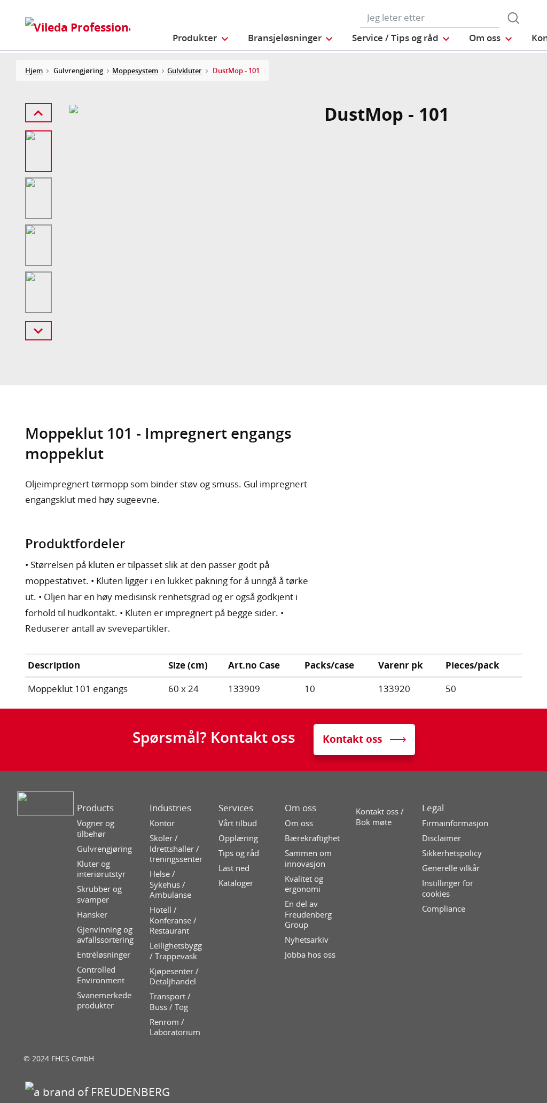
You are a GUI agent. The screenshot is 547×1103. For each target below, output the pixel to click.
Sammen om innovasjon (308, 858)
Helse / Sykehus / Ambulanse (170, 884)
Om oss (300, 808)
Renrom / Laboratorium (175, 1027)
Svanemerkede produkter (104, 1000)
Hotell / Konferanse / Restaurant (173, 920)
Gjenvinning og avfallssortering (105, 935)
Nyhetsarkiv (307, 940)
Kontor (162, 823)
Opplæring (238, 838)
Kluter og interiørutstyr (101, 869)
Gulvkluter (184, 70)
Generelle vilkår (451, 868)
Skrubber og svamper (99, 894)
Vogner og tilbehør (95, 828)
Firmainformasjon (455, 823)
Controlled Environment (100, 975)
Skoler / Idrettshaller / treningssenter (176, 848)
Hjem (34, 70)
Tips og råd (238, 853)
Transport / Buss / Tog (170, 1001)
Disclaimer (441, 838)
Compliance (443, 909)
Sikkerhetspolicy (452, 853)
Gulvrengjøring (104, 849)
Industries (170, 808)
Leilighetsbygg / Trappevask (176, 951)
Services (235, 808)
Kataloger (235, 883)
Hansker (92, 915)
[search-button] (513, 18)
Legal (433, 808)
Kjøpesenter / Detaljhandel (174, 976)
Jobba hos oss (310, 955)
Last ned (233, 868)
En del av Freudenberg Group (308, 914)
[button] (200, 37)
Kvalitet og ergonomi (304, 884)
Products (95, 808)
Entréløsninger (103, 955)
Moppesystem (135, 70)
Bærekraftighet (312, 838)
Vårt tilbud (237, 823)
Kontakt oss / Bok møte (380, 816)
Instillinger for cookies (447, 888)
